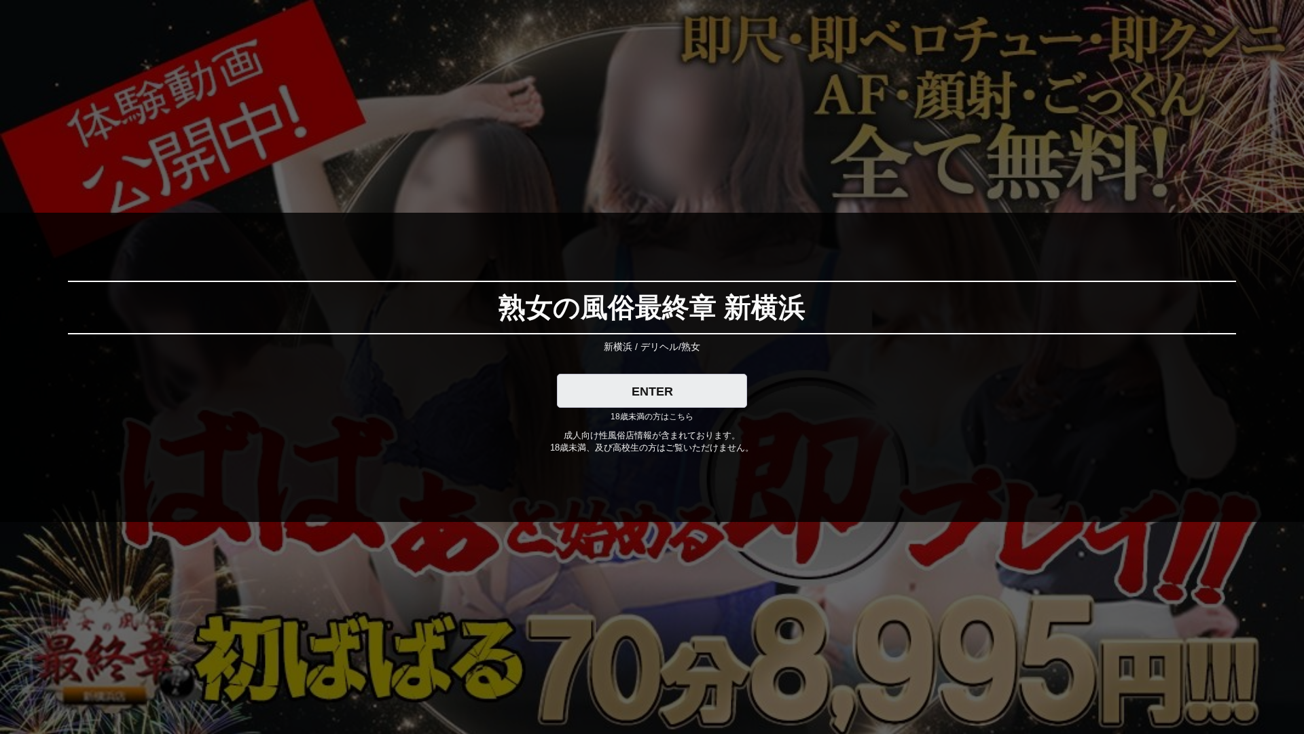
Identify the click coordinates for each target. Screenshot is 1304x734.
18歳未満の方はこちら (652, 416)
